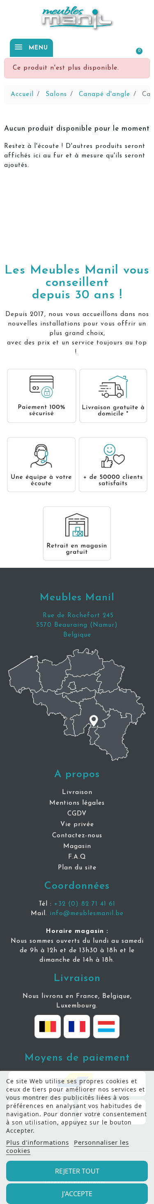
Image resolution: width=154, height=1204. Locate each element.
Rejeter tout (77, 1171)
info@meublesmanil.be (87, 913)
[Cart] (135, 47)
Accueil (22, 94)
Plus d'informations (37, 1142)
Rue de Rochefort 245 (77, 615)
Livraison (77, 978)
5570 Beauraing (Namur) (77, 625)
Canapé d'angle (104, 94)
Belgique (77, 635)
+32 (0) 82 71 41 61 (84, 904)
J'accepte (77, 1193)
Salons (56, 94)
